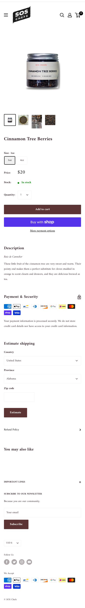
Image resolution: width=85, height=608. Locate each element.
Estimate (15, 412)
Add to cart (42, 209)
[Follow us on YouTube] (29, 562)
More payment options (42, 230)
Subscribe (16, 524)
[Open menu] (6, 15)
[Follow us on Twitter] (14, 562)
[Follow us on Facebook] (6, 562)
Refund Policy (11, 429)
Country (9, 352)
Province (9, 370)
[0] (77, 15)
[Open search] (62, 15)
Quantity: (9, 194)
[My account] (70, 15)
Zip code (9, 388)
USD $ (9, 543)
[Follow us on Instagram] (22, 562)
